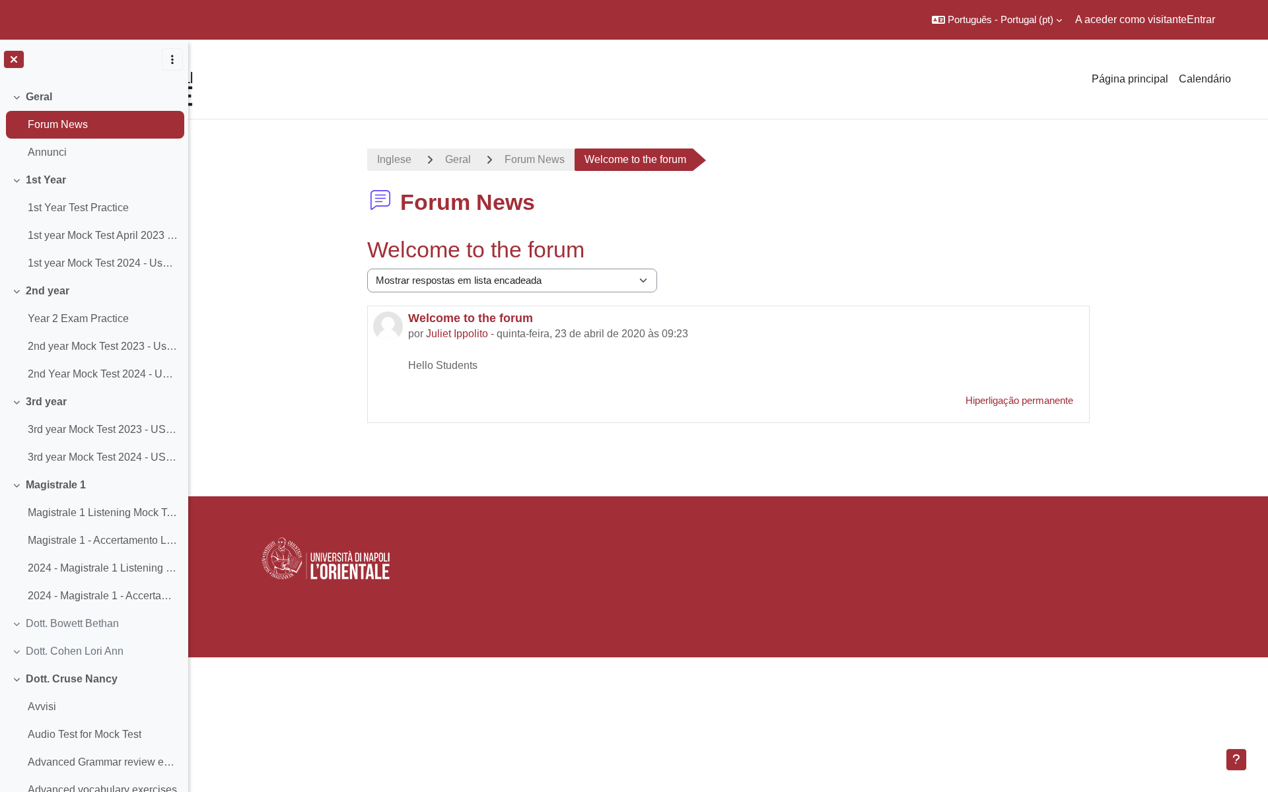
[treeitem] (94, 124)
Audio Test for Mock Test (84, 734)
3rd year (46, 401)
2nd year (47, 290)
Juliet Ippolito (457, 333)
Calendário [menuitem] (1205, 78)
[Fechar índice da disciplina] (13, 59)
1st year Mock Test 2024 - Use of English (103, 263)
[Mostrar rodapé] (1236, 759)
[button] (997, 20)
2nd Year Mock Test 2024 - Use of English (103, 374)
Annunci (47, 152)
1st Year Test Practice (78, 207)
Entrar (1201, 19)
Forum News (58, 124)
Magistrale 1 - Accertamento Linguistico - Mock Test (103, 540)
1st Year (46, 179)
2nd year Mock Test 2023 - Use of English (103, 346)
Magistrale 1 (56, 484)
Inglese (394, 159)
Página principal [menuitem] (1130, 78)
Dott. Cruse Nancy (72, 678)
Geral (39, 96)
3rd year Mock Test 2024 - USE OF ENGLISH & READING (103, 457)
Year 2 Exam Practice (78, 318)
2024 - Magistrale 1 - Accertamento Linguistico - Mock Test (103, 595)
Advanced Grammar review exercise (103, 762)
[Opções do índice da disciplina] (172, 59)
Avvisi (42, 706)
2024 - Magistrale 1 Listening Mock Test (103, 568)
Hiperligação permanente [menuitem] (1019, 400)
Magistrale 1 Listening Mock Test (103, 512)
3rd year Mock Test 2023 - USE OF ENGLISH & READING (103, 429)
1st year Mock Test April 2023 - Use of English (103, 235)
